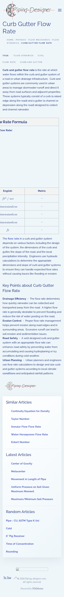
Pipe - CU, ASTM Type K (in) (22, 520)
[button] (59, 10)
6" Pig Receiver (15, 536)
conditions (9, 373)
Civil (41, 56)
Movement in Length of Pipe (28, 479)
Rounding (12, 551)
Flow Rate (9, 62)
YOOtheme (37, 588)
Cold (9, 528)
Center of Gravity (21, 463)
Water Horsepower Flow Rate (29, 434)
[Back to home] (29, 10)
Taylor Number (20, 418)
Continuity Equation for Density (30, 411)
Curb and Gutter (31, 62)
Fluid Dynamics (24, 56)
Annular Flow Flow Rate (26, 426)
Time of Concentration (20, 543)
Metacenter (18, 471)
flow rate (13, 238)
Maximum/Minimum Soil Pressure (32, 499)
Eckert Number (20, 442)
